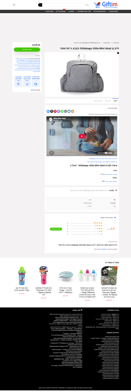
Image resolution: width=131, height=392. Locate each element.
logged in (105, 249)
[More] (72, 111)
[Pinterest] (55, 111)
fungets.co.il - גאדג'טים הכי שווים (110, 316)
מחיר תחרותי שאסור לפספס (36, 77)
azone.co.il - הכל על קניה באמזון (110, 317)
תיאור (115, 101)
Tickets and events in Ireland (110, 340)
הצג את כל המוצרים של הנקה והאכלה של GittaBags (103, 158)
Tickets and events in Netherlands (109, 370)
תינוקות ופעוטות (30, 60)
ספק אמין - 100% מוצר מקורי (18, 78)
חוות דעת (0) (98, 101)
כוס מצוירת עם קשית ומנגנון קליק (21, 289)
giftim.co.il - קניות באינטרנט (111, 322)
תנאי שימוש (42, 388)
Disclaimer (22, 391)
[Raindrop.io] (69, 111)
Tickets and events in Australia (110, 341)
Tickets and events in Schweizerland (108, 356)
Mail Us (17, 391)
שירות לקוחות (50, 388)
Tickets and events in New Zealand (109, 352)
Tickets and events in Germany (110, 351)
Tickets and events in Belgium (110, 368)
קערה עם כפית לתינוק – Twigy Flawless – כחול (65, 290)
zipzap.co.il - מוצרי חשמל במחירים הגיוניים (107, 319)
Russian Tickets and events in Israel (108, 348)
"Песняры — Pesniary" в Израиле (72, 333)
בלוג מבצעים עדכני (99, 11)
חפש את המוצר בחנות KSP (109, 174)
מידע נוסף (108, 101)
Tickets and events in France (110, 378)
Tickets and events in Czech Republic (108, 372)
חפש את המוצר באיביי (111, 181)
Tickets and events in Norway (110, 362)
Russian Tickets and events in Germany (107, 344)
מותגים (71, 11)
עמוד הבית (116, 42)
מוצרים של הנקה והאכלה (21, 58)
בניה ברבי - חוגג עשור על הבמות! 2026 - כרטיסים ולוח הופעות (66, 327)
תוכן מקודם (77, 310)
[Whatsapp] (62, 111)
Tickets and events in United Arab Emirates (106, 349)
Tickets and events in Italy (111, 360)
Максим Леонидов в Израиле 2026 (72, 362)
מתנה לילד (27, 70)
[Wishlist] (14, 5)
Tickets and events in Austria (110, 357)
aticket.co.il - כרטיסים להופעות (110, 325)
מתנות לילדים (22, 70)
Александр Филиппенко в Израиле (72, 364)
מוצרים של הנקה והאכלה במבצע (32, 63)
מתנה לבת (33, 70)
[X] (51, 111)
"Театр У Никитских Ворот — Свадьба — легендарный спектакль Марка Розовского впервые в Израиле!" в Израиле (66, 330)
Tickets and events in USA (111, 343)
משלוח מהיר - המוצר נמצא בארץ (27, 78)
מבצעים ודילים (60, 11)
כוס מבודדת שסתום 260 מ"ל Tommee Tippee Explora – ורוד (44, 291)
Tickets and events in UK (112, 336)
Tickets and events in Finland (110, 367)
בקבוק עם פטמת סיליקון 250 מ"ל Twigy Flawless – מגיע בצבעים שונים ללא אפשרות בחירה (87, 292)
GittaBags (37, 55)
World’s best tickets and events (110, 346)
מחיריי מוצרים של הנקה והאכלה (24, 68)
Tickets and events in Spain (111, 376)
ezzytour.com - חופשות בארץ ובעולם (109, 324)
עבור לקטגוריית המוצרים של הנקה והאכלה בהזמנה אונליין (102, 162)
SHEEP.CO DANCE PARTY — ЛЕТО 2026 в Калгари (68, 320)
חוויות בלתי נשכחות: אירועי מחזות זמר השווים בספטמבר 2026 (66, 314)
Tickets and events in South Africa (109, 354)
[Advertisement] (65, 26)
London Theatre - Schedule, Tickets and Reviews (105, 338)
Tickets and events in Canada (110, 375)
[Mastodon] (58, 111)
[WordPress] (65, 111)
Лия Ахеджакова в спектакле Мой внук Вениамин (67, 322)
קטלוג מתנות (114, 11)
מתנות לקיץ (49, 11)
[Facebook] (48, 111)
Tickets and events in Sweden (110, 365)
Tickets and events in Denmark (110, 359)
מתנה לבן (38, 70)
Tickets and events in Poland (110, 364)
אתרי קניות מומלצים (84, 11)
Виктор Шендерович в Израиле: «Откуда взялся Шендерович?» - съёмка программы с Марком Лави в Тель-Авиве (66, 340)
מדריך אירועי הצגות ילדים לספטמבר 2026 (71, 316)
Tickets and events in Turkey (110, 373)
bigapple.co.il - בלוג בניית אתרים (110, 314)
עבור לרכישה (27, 49)
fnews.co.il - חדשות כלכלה (112, 320)
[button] (118, 53)
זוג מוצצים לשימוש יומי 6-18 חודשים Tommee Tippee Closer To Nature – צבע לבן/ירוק (109, 292)
